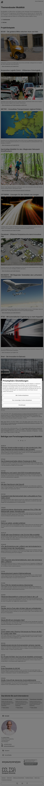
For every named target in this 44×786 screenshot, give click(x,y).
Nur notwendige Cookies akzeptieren (22, 400)
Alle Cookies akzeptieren (22, 395)
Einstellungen (22, 405)
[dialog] (22, 393)
